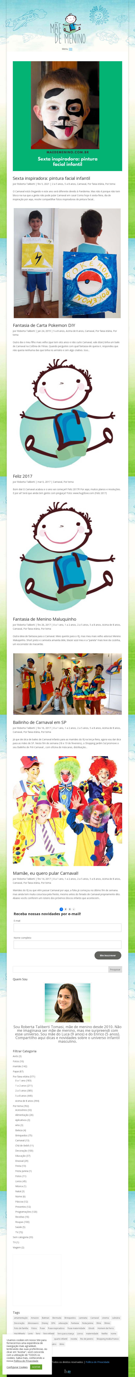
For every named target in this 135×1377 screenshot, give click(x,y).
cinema (105, 1317)
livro (38, 1333)
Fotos (16, 1061)
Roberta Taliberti (26, 183)
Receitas (19, 1216)
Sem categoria (20, 1237)
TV (16, 1232)
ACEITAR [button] (36, 1366)
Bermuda (57, 1317)
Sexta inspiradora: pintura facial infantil (51, 178)
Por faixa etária (96, 183)
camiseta (83, 1317)
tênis (62, 1344)
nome (113, 1333)
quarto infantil (60, 1338)
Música (19, 1186)
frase (42, 1328)
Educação (20, 1155)
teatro (53, 1344)
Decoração (21, 1150)
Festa (18, 1165)
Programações (23, 1211)
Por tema (110, 183)
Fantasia (75, 1323)
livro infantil (48, 1333)
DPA (53, 1323)
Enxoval (19, 1160)
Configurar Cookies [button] (17, 1367)
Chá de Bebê (22, 1145)
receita (74, 1338)
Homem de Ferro (106, 1328)
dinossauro (33, 1323)
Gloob (91, 1328)
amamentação (21, 1317)
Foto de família (21, 1328)
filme (98, 1323)
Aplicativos (21, 1120)
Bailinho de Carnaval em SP (39, 722)
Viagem (17, 1247)
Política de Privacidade (97, 1362)
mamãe (17, 1066)
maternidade (92, 1333)
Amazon (35, 1317)
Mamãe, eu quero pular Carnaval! (45, 873)
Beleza (19, 1130)
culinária (116, 1317)
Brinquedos (21, 1135)
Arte (17, 1125)
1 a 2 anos (70, 624)
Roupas (19, 1221)
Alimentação (22, 1114)
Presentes (20, 1206)
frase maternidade (76, 1328)
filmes (107, 1323)
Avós (15, 1056)
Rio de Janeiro (86, 1338)
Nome (18, 1196)
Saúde (18, 1227)
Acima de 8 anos (75, 331)
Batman (45, 1317)
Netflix (105, 1333)
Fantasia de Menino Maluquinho (44, 619)
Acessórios (21, 1109)
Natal (18, 1191)
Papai (16, 1071)
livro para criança (66, 1333)
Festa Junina (21, 1171)
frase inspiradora (56, 1328)
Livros (18, 1181)
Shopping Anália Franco (108, 1338)
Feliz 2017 (22, 476)
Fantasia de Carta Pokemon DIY (44, 325)
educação (63, 1323)
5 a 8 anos (70, 183)
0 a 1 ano (58, 624)
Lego (30, 1333)
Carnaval (81, 183)
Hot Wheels (19, 1333)
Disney (45, 1323)
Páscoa (19, 1201)
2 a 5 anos (57, 183)
